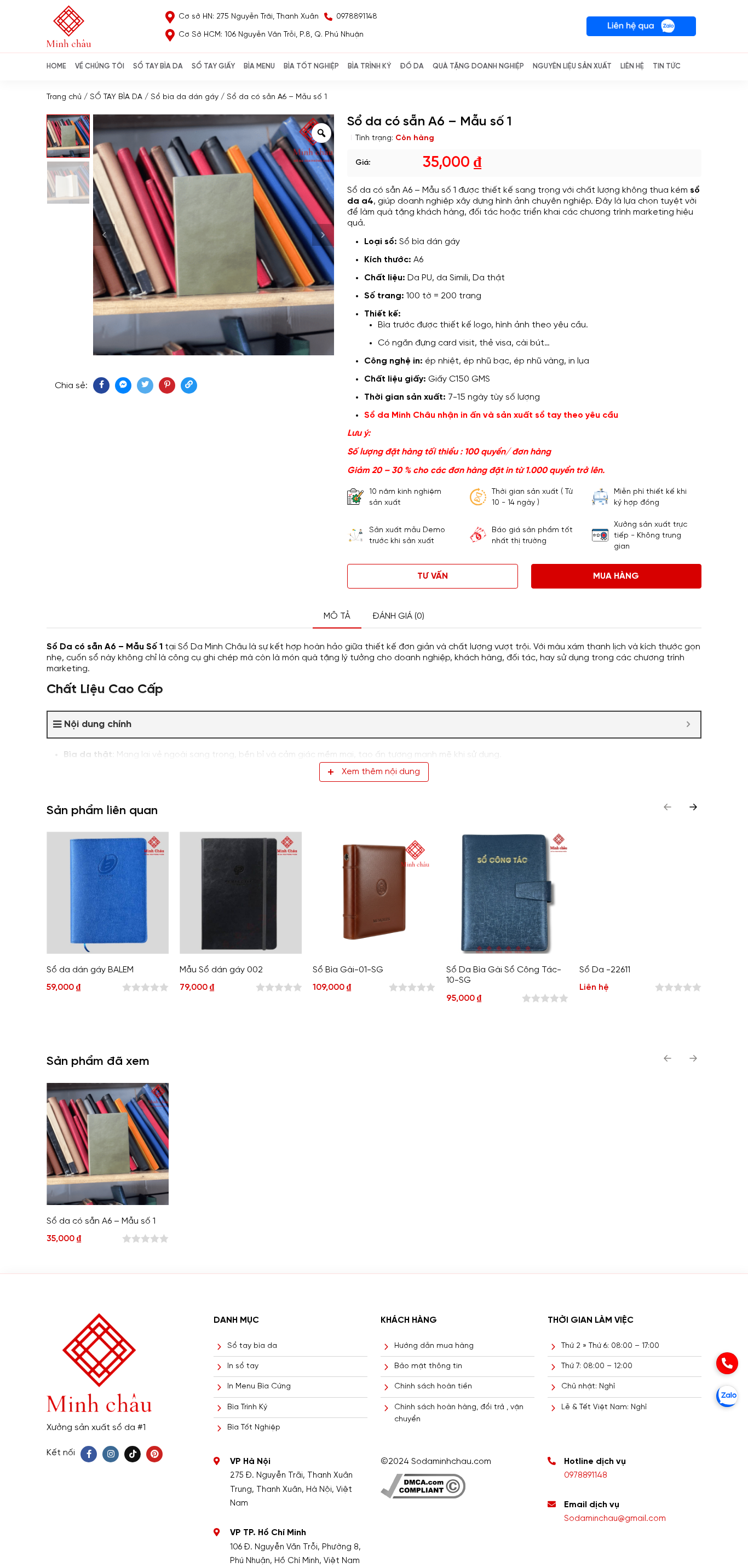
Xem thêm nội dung (381, 771)
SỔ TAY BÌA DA (158, 66)
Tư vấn (432, 576)
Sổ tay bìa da (252, 1346)
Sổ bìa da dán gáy (184, 97)
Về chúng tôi (99, 66)
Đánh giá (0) (398, 616)
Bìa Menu (259, 66)
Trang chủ (64, 97)
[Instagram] (110, 1454)
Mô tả (337, 616)
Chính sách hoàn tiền (433, 1386)
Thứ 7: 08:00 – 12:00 (596, 1366)
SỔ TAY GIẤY (213, 66)
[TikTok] (132, 1454)
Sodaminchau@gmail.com (615, 1518)
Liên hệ (632, 66)
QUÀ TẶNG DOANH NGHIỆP (478, 66)
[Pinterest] (154, 1454)
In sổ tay (242, 1366)
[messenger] (123, 385)
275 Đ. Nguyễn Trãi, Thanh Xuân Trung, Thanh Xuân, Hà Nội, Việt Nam (291, 1489)
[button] (693, 807)
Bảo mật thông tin (428, 1366)
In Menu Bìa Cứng (259, 1386)
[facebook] (101, 385)
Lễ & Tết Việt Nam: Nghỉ (604, 1407)
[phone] (727, 1363)
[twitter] (145, 385)
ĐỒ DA (412, 66)
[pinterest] (167, 385)
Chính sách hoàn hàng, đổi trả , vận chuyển (458, 1413)
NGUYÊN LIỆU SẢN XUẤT (572, 66)
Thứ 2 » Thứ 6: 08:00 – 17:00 (610, 1346)
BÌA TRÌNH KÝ (369, 66)
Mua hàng (616, 576)
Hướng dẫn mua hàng (434, 1346)
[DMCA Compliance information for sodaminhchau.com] (423, 1482)
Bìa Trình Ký (247, 1407)
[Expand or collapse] (688, 724)
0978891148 (585, 1475)
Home (56, 66)
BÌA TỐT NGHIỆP (311, 66)
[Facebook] (88, 1454)
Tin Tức (667, 66)
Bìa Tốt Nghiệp (253, 1427)
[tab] (337, 617)
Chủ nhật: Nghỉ (588, 1386)
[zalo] (727, 1396)
